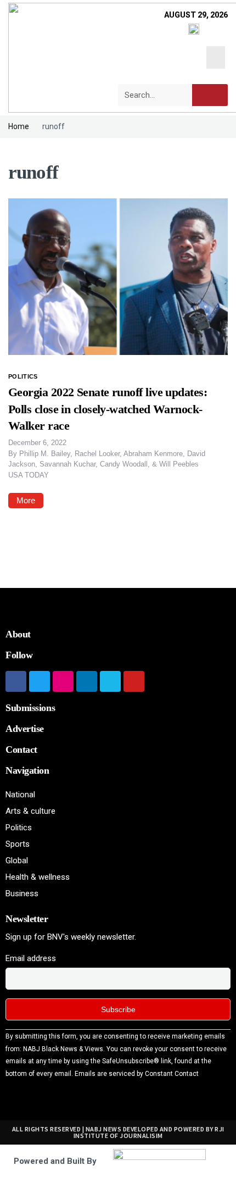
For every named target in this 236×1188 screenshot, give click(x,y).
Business (21, 893)
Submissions (30, 707)
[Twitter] (39, 681)
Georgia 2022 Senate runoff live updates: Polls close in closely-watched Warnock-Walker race (107, 409)
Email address (30, 958)
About (18, 634)
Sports (17, 844)
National (20, 795)
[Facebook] (15, 681)
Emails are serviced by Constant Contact (137, 1074)
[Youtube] (133, 681)
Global (16, 860)
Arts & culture (30, 811)
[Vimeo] (110, 681)
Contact (21, 749)
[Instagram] (63, 681)
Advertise (24, 728)
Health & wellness (37, 877)
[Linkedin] (86, 681)
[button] (216, 57)
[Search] (210, 95)
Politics (23, 376)
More (25, 500)
